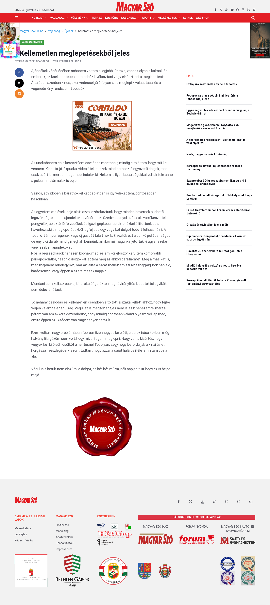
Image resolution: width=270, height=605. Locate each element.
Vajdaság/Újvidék (32, 42)
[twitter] (221, 10)
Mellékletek (167, 17)
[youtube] (232, 10)
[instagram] (237, 10)
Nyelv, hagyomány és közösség (206, 154)
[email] (254, 10)
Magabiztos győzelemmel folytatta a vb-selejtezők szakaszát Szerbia (213, 126)
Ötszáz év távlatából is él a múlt (207, 224)
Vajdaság (57, 17)
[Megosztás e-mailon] (19, 93)
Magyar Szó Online (31, 31)
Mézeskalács (23, 528)
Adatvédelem (64, 537)
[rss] (248, 10)
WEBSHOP (202, 17)
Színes (188, 17)
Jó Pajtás (21, 534)
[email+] (250, 501)
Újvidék (69, 31)
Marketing (62, 531)
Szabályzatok (64, 543)
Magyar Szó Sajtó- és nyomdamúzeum (238, 529)
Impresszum (64, 549)
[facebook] (215, 10)
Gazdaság (128, 17)
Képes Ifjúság (24, 540)
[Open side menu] (16, 18)
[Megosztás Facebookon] (19, 72)
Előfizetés (62, 525)
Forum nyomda (197, 526)
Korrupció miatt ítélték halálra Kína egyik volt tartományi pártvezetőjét (216, 282)
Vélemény (78, 17)
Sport (146, 17)
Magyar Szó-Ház (155, 526)
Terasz (96, 17)
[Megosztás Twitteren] (19, 83)
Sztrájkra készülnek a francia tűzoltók (211, 84)
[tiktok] (226, 10)
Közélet (38, 17)
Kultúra (111, 17)
